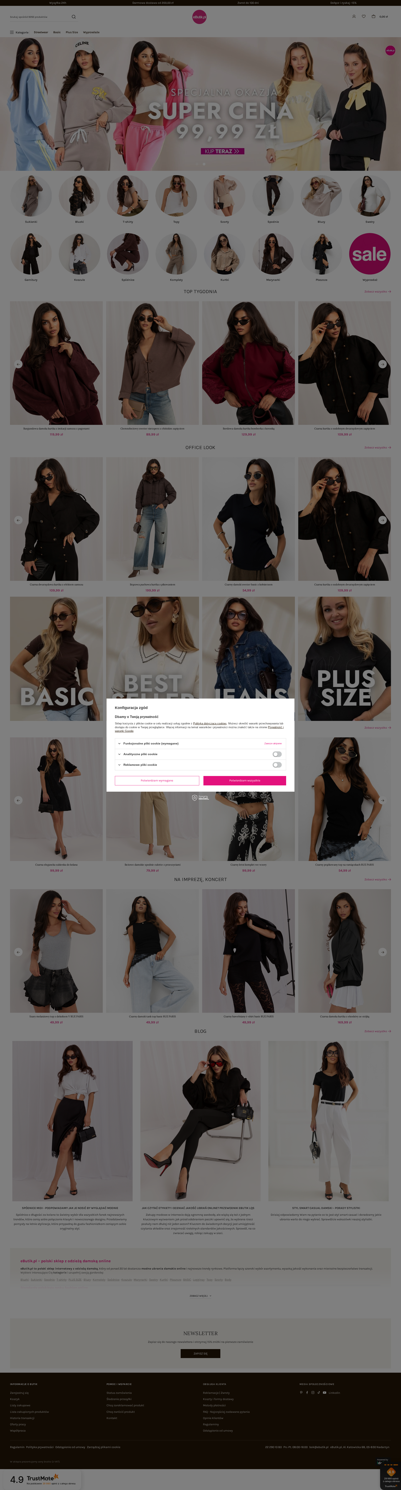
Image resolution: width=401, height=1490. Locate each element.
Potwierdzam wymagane (157, 780)
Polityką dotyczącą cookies (210, 723)
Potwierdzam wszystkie (244, 780)
